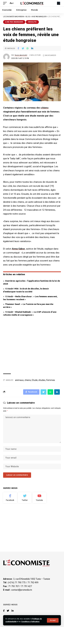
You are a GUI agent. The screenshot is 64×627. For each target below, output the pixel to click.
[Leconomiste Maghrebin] (32, 3)
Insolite (32, 22)
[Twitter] (24, 498)
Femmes (50, 380)
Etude (35, 380)
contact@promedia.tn (21, 590)
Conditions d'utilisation (30, 622)
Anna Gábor (18, 248)
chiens (44, 107)
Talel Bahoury (21, 55)
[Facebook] (10, 498)
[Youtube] (39, 498)
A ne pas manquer (14, 22)
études (42, 380)
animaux (19, 380)
